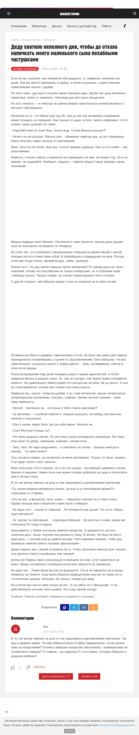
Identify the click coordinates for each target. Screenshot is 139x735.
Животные (39, 26)
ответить (39, 667)
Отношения (19, 26)
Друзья (57, 26)
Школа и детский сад (81, 26)
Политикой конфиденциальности (117, 725)
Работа (106, 26)
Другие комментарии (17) (56, 676)
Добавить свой (89, 676)
